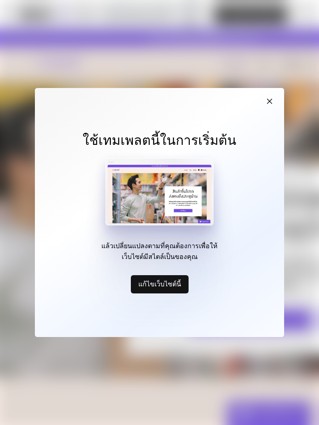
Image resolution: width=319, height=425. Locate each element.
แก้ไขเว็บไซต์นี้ (159, 284)
